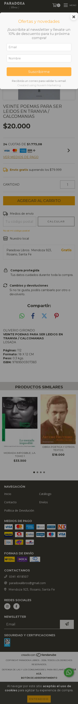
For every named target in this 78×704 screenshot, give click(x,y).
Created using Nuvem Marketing (39, 85)
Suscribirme (39, 72)
